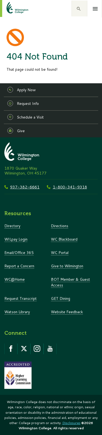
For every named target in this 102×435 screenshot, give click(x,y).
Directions (59, 225)
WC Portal (60, 252)
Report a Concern (19, 265)
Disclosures (71, 423)
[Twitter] (23, 349)
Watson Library (17, 311)
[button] (79, 8)
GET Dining (60, 298)
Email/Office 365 (19, 252)
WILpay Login (15, 239)
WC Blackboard (64, 239)
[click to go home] (11, 8)
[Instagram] (37, 349)
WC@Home (14, 279)
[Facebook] (10, 349)
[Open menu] (95, 8)
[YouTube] (50, 349)
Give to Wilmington (67, 265)
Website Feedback (67, 311)
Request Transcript (20, 298)
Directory (12, 225)
